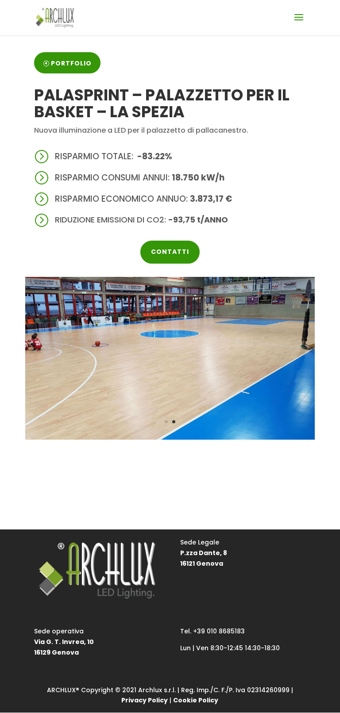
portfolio (71, 63)
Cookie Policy (195, 700)
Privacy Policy (144, 700)
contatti (170, 251)
